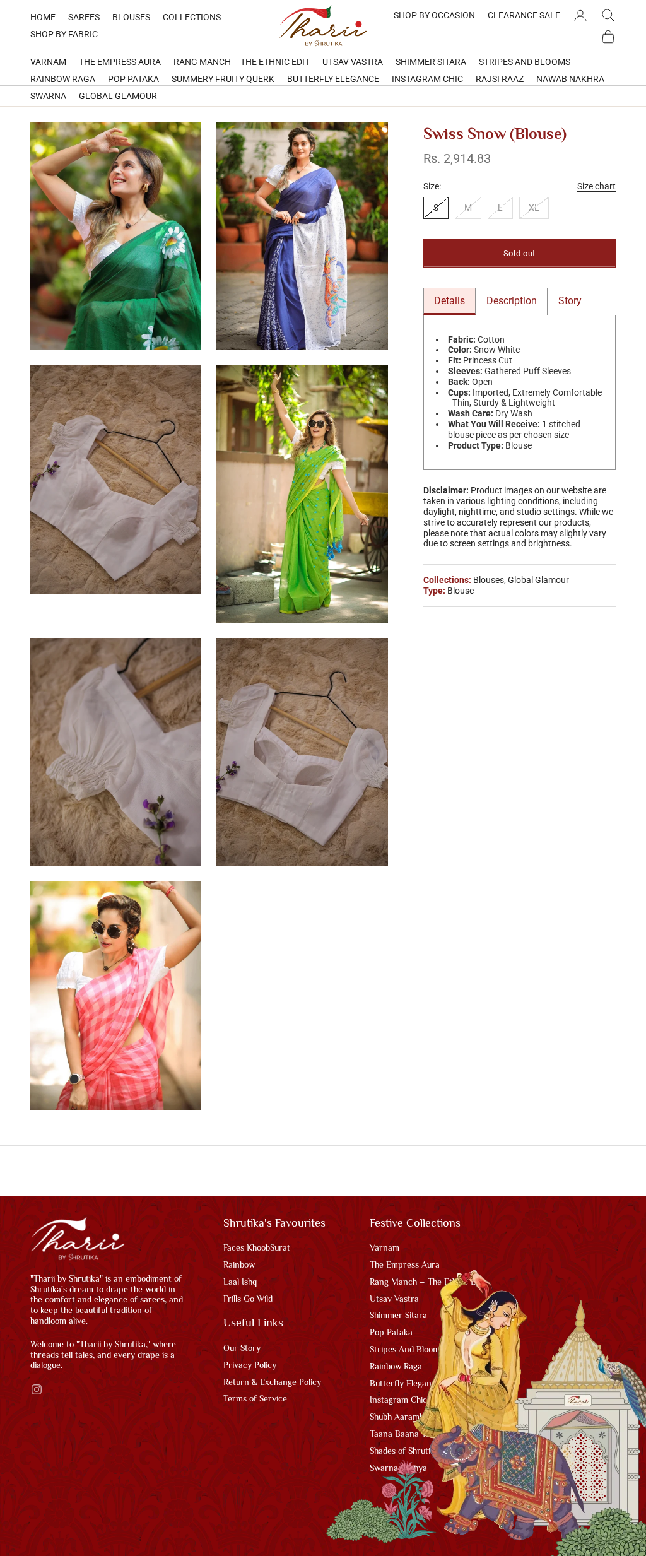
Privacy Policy (249, 1365)
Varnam (48, 62)
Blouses (131, 17)
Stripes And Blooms (524, 62)
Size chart (596, 186)
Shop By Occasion (434, 15)
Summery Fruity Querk (223, 79)
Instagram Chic (427, 79)
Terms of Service (255, 1398)
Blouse (460, 591)
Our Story (242, 1348)
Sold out (519, 253)
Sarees (84, 17)
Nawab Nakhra (570, 79)
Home (43, 17)
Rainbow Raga (62, 79)
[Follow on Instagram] (36, 1389)
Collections (192, 17)
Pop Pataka (133, 79)
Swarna (48, 96)
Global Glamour (118, 96)
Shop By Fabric (64, 34)
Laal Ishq (240, 1281)
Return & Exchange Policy (272, 1382)
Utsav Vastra (352, 62)
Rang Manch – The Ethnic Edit (241, 62)
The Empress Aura (120, 62)
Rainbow (239, 1264)
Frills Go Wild (248, 1299)
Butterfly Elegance (333, 79)
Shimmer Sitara (431, 62)
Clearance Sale (524, 15)
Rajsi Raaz (500, 79)
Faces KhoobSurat (256, 1247)
